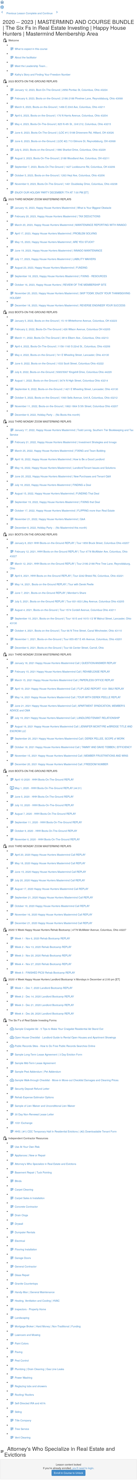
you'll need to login (82, 1468)
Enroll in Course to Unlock (68, 1473)
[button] (2, 3)
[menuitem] (2, 8)
